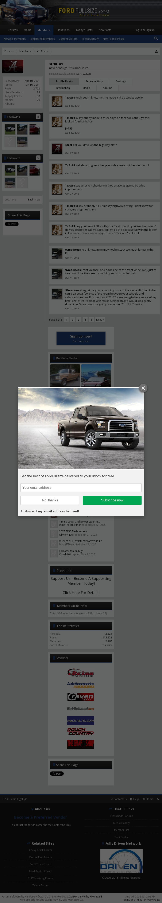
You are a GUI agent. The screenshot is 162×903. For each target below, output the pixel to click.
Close (143, 388)
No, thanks (50, 500)
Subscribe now (112, 500)
